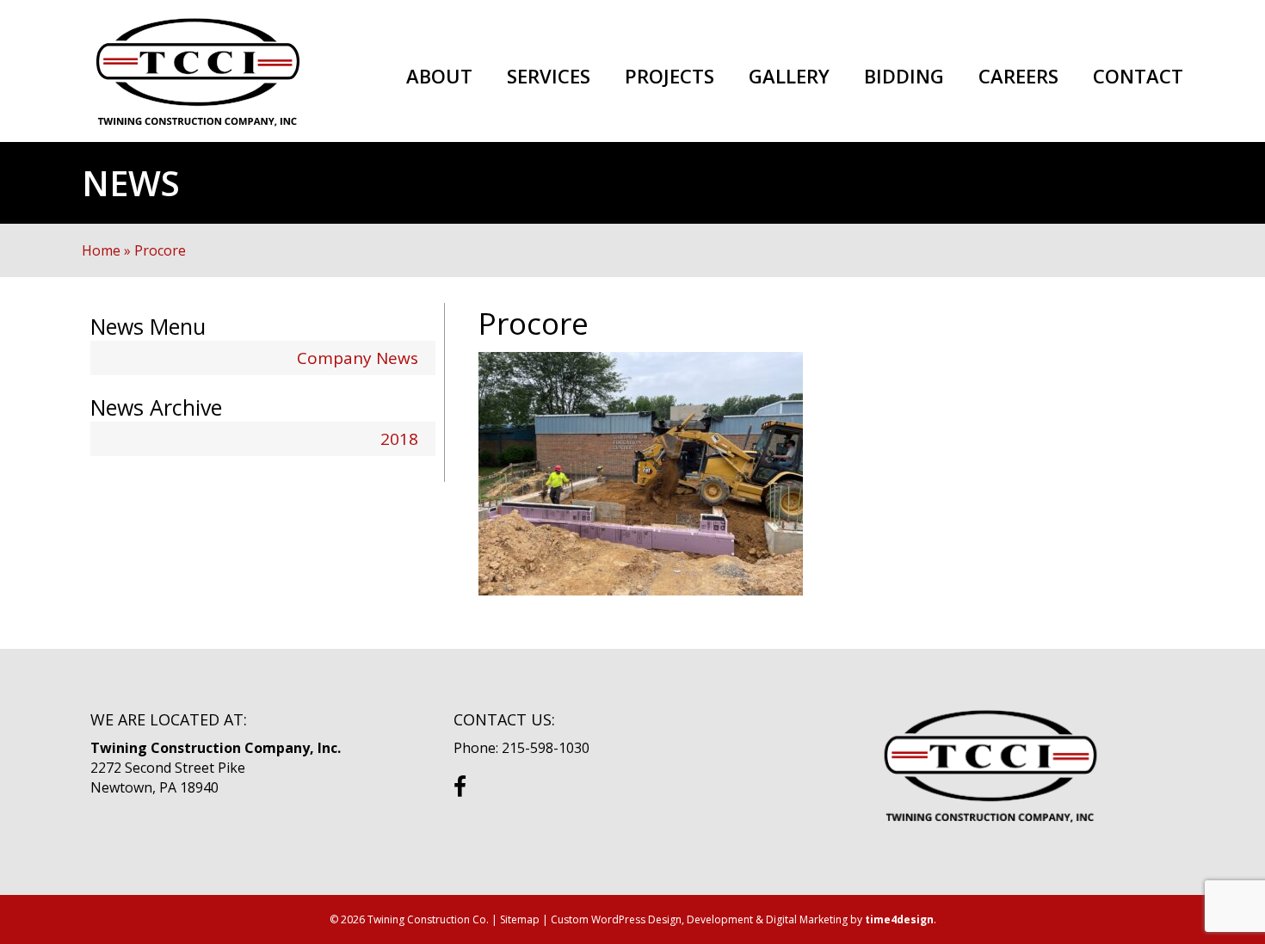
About (439, 77)
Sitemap (520, 919)
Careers (1018, 77)
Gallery (789, 77)
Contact (1138, 77)
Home (101, 250)
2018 (399, 439)
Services (548, 77)
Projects (669, 77)
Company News (357, 358)
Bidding (904, 77)
